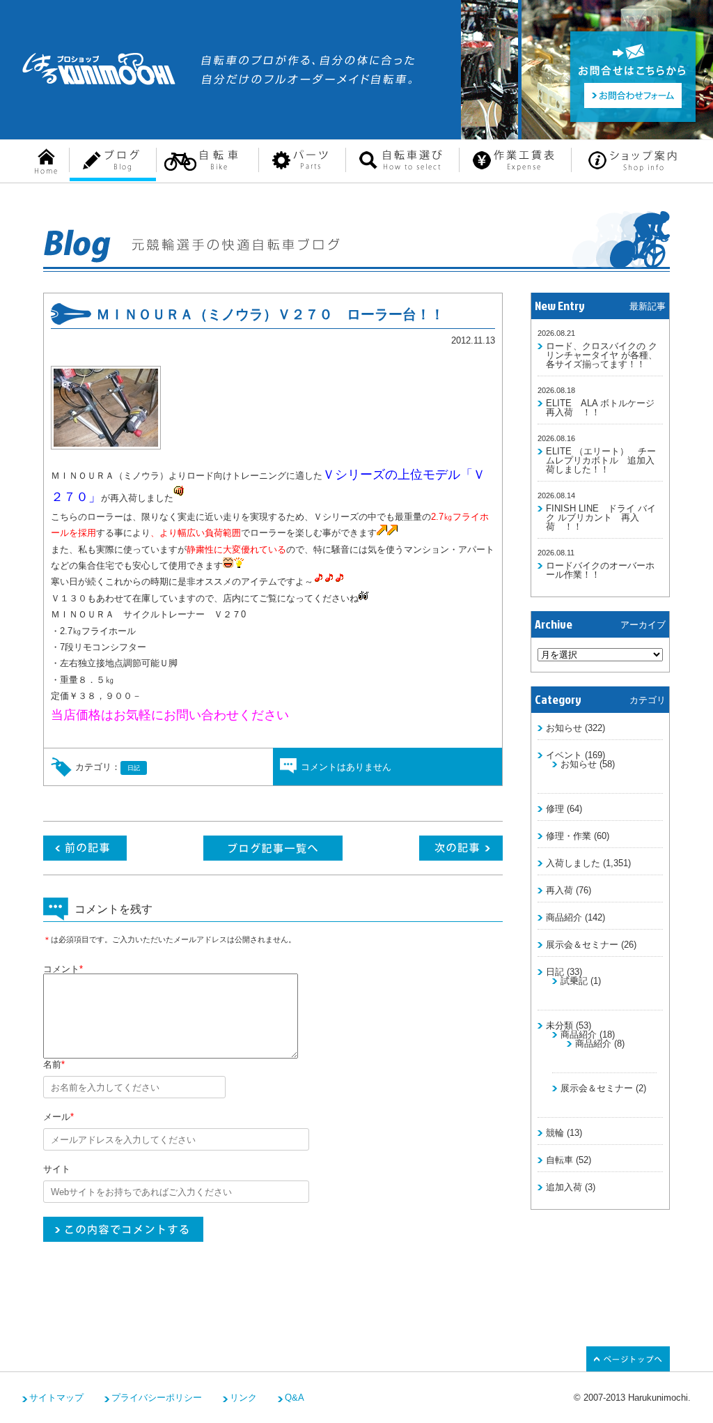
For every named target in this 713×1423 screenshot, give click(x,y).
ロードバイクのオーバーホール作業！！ (600, 570)
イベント (564, 755)
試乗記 (574, 981)
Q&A (294, 1397)
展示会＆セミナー (582, 944)
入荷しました (573, 863)
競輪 (555, 1133)
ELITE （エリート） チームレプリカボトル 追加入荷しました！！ (601, 460)
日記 (555, 972)
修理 (555, 808)
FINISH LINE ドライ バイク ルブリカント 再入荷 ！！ (601, 517)
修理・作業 (568, 836)
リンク (243, 1397)
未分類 (559, 1025)
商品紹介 (564, 917)
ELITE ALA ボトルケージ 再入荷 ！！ (605, 407)
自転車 (559, 1160)
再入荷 (559, 890)
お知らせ (564, 728)
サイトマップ (56, 1397)
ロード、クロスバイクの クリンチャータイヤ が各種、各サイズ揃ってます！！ (601, 355)
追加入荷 (564, 1187)
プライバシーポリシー (156, 1397)
